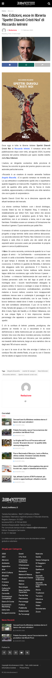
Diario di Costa (8, 602)
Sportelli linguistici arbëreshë (40, 578)
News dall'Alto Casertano (24, 591)
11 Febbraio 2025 (27, 30)
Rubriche (39, 554)
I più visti (22, 557)
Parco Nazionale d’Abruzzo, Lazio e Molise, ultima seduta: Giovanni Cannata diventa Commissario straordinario (30, 455)
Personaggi (23, 602)
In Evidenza (23, 568)
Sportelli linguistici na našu (41, 585)
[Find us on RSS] (27, 652)
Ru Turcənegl (24, 614)
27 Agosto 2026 (19, 425)
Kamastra (23, 571)
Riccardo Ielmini (9, 374)
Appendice (6, 566)
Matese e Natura (25, 574)
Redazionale (24, 611)
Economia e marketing (6, 606)
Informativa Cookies (9, 668)
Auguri (4, 579)
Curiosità (5, 593)
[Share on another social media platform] (42, 65)
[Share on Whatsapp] (26, 65)
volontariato (41, 609)
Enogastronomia (8, 613)
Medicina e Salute (26, 578)
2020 (4, 554)
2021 (4, 557)
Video (38, 605)
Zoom (38, 612)
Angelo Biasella (13, 371)
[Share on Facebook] (10, 65)
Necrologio (23, 587)
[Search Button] (49, 3)
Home (4, 11)
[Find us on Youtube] (21, 652)
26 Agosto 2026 (19, 435)
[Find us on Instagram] (15, 652)
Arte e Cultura (7, 573)
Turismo (39, 596)
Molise (21, 581)
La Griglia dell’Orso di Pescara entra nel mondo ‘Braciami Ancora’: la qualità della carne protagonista (29, 443)
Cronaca (5, 582)
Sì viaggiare (40, 563)
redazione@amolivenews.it (36, 528)
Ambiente (5, 563)
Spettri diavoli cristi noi (28, 374)
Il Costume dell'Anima (23, 561)
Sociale (39, 566)
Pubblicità (23, 608)
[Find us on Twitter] (10, 652)
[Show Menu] (3, 3)
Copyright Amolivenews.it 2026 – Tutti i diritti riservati (20, 665)
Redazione (13, 30)
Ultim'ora (39, 599)
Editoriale (6, 610)
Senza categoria (42, 560)
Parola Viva (23, 595)
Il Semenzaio (24, 565)
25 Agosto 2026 (19, 461)
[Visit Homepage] (26, 3)
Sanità (38, 557)
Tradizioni (40, 593)
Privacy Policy (24, 668)
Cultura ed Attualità (6, 589)
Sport (38, 573)
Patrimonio (23, 598)
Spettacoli (40, 569)
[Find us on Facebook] (4, 652)
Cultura (5, 585)
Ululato (38, 602)
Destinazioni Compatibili (7, 597)
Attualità (5, 576)
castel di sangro (28, 371)
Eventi (21, 554)
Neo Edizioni (43, 371)
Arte (3, 569)
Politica (22, 605)
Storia (38, 590)
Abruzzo (10, 11)
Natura (21, 584)
